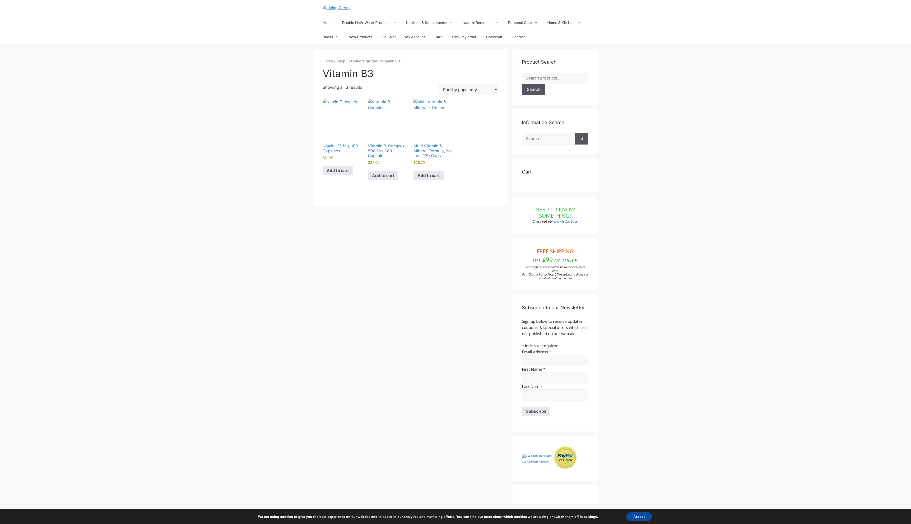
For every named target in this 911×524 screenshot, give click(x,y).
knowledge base (566, 221)
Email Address (536, 352)
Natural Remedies (478, 22)
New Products (360, 37)
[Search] (581, 139)
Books (328, 37)
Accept (639, 517)
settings (590, 517)
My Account (415, 37)
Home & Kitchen (561, 22)
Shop (340, 61)
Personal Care (520, 22)
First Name (533, 369)
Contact (518, 37)
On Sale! (389, 37)
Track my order (464, 37)
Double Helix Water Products (366, 22)
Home (328, 22)
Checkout (494, 37)
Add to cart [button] (338, 170)
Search (533, 89)
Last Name (532, 386)
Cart (438, 37)
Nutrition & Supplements (426, 22)
